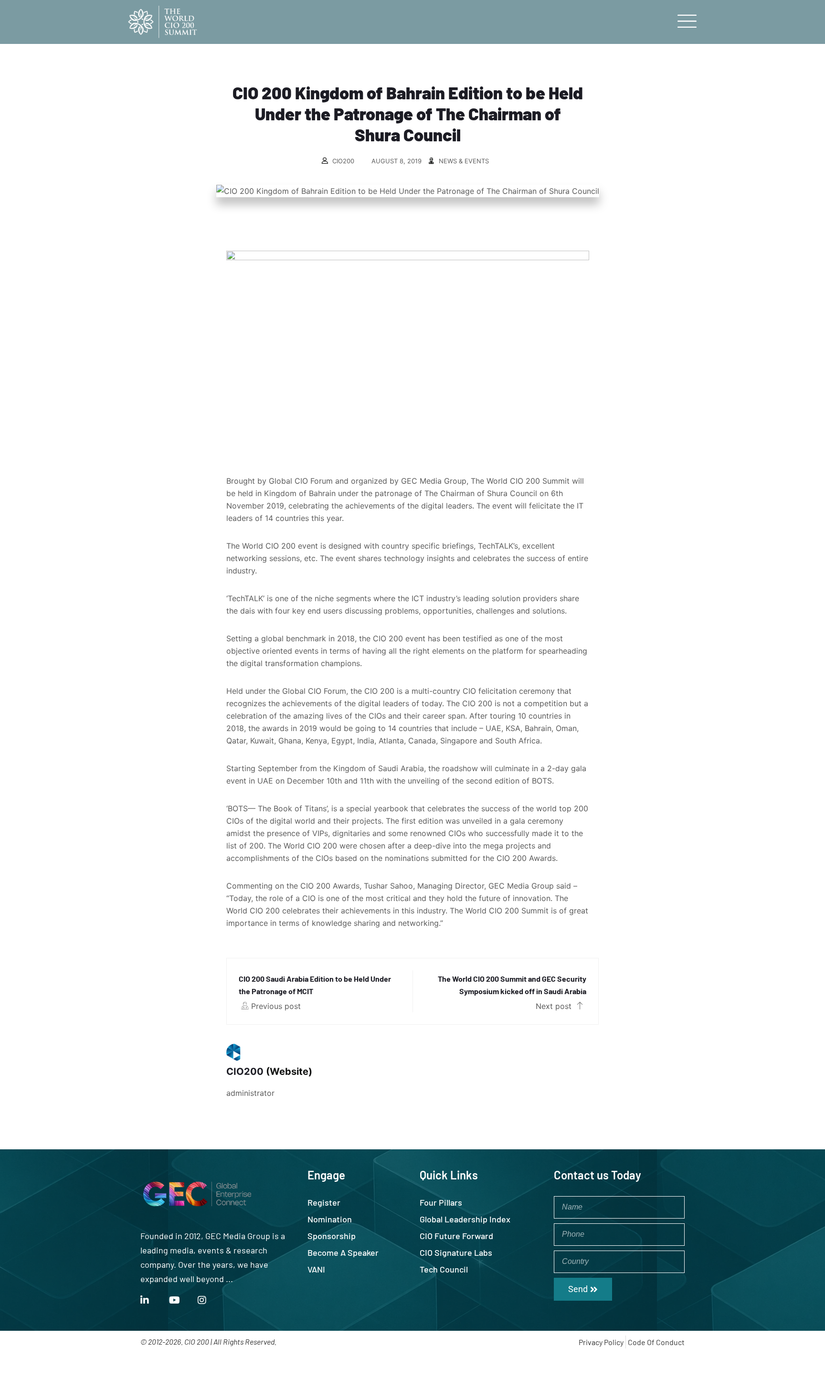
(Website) (289, 1071)
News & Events (464, 161)
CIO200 (343, 161)
